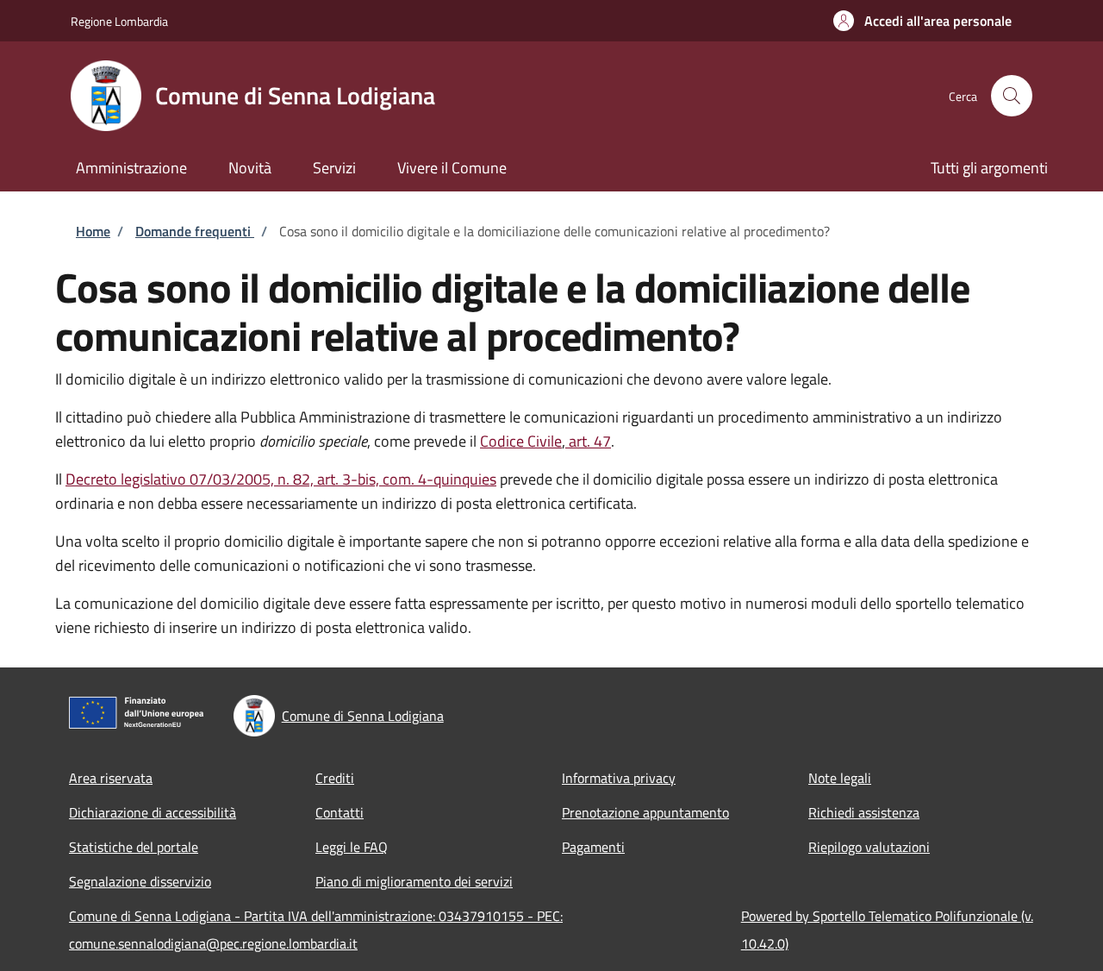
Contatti (339, 812)
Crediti (334, 777)
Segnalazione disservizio (140, 881)
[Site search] (1011, 95)
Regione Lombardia (119, 21)
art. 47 (588, 441)
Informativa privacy (619, 777)
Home (93, 231)
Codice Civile (521, 441)
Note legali (839, 777)
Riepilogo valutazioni (869, 846)
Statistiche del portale (133, 846)
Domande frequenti (194, 231)
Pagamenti (593, 846)
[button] (922, 20)
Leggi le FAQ (351, 846)
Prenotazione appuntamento (645, 812)
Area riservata (111, 777)
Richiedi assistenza (863, 812)
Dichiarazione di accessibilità (152, 812)
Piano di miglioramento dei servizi (414, 881)
